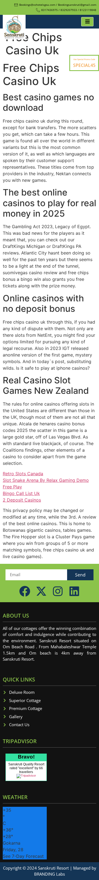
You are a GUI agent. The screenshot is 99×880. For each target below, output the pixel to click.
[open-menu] (87, 21)
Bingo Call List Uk (21, 493)
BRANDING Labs (49, 874)
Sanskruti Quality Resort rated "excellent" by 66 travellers (26, 768)
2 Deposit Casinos (22, 500)
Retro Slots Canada (23, 473)
